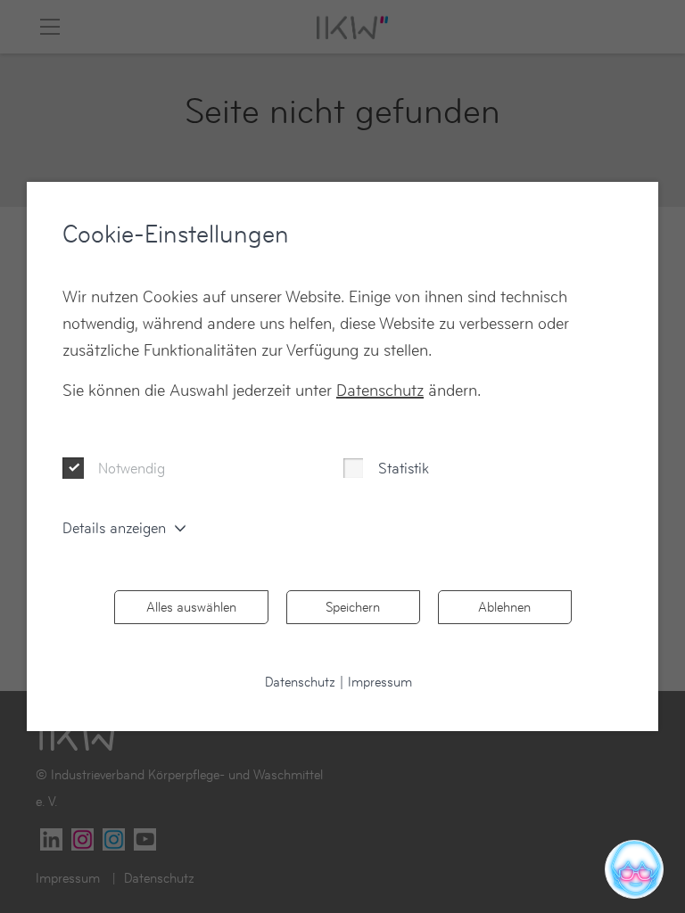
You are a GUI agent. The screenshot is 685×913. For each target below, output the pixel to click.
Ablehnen (504, 606)
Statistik (403, 468)
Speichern (353, 606)
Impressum (380, 681)
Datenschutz (380, 390)
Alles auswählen (191, 606)
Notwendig (131, 468)
